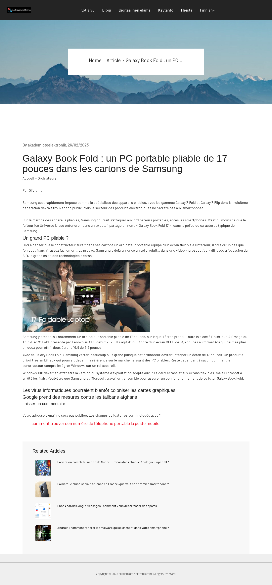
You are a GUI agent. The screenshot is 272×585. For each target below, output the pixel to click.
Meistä (186, 10)
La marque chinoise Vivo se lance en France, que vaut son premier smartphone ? (113, 484)
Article (114, 60)
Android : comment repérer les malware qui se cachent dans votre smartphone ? (113, 527)
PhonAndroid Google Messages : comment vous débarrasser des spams (107, 506)
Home (95, 60)
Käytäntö (165, 10)
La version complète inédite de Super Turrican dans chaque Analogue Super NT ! (113, 462)
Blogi (106, 10)
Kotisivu (87, 10)
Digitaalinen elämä (135, 10)
